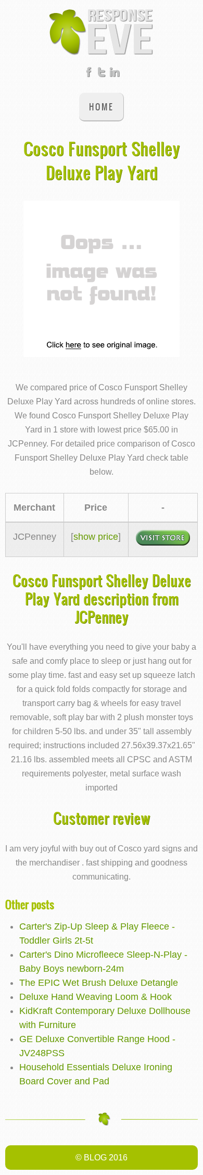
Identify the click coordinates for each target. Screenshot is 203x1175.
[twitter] (101, 74)
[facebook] (88, 74)
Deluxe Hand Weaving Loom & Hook (95, 997)
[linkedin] (114, 74)
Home (101, 107)
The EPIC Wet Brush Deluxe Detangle (98, 983)
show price (95, 536)
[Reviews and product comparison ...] (101, 31)
